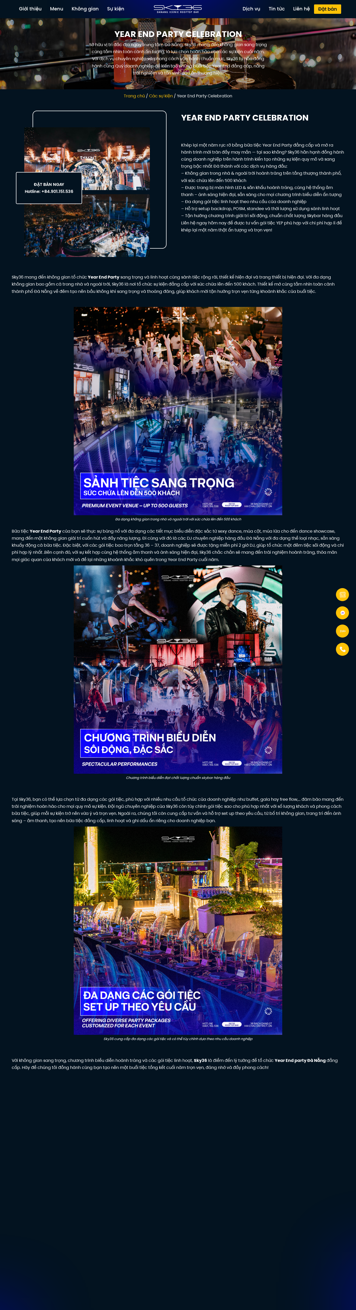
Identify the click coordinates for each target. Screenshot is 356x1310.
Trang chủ (134, 96)
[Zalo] (343, 631)
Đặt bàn (327, 9)
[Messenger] (343, 613)
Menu (56, 9)
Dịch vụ (251, 9)
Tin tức (277, 9)
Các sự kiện (161, 96)
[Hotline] (343, 649)
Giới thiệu (30, 9)
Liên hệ (301, 9)
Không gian (85, 9)
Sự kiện (115, 9)
